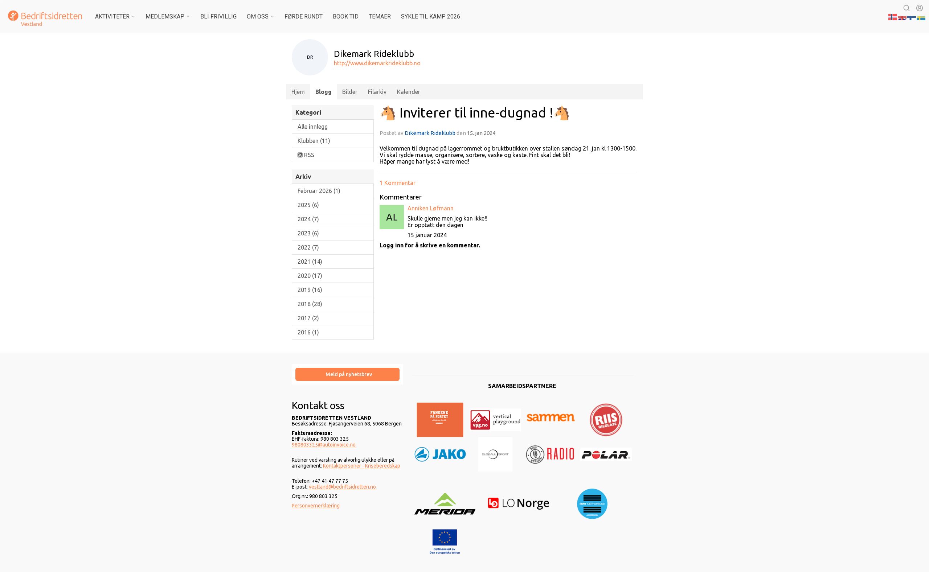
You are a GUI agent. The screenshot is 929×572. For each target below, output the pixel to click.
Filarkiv (377, 92)
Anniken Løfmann (431, 208)
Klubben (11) (314, 140)
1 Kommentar (398, 183)
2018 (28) (310, 304)
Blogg (323, 92)
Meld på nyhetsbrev (349, 374)
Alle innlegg (313, 126)
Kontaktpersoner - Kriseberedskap (361, 466)
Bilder (349, 92)
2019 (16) (310, 290)
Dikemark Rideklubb (430, 133)
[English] (902, 16)
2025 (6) (308, 205)
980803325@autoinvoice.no (324, 445)
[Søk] (906, 8)
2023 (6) (308, 233)
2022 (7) (308, 247)
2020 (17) (310, 275)
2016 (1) (308, 332)
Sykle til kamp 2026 (430, 16)
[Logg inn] (919, 8)
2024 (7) (308, 219)
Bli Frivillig (218, 16)
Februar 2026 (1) (319, 191)
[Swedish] (921, 16)
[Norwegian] (893, 16)
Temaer (380, 16)
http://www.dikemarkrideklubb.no (377, 63)
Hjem (298, 92)
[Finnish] (912, 16)
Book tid (346, 16)
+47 (317, 481)
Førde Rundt (304, 16)
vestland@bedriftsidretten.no (342, 487)
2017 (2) (308, 318)
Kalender (408, 92)
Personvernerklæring (316, 506)
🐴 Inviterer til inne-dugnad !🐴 (475, 112)
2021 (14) (310, 261)
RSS (308, 155)
